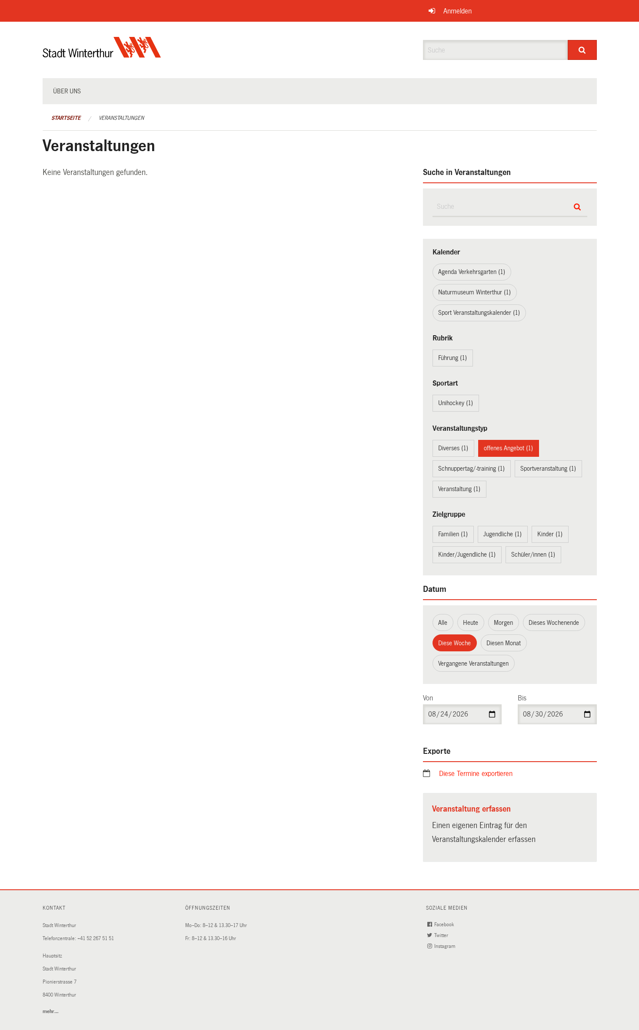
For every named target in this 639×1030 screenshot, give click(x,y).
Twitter (442, 935)
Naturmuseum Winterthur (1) (474, 292)
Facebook (444, 925)
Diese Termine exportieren (476, 773)
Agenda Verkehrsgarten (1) (471, 271)
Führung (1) (452, 357)
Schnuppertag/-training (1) (471, 468)
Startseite (65, 118)
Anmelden (457, 11)
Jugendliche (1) (502, 534)
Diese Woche (454, 643)
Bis (522, 698)
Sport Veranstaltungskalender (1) (479, 312)
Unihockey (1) (455, 402)
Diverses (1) (453, 448)
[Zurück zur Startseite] (102, 54)
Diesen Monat (503, 643)
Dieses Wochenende (554, 622)
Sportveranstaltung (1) (548, 468)
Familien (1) (453, 534)
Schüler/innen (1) (533, 554)
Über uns (67, 91)
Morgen (503, 622)
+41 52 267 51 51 (95, 938)
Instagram (445, 946)
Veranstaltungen (121, 118)
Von (428, 698)
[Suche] (582, 50)
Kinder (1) (549, 534)
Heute (470, 622)
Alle (442, 622)
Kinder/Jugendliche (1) (467, 554)
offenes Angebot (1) (508, 448)
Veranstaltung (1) (459, 488)
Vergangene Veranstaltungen (473, 663)
